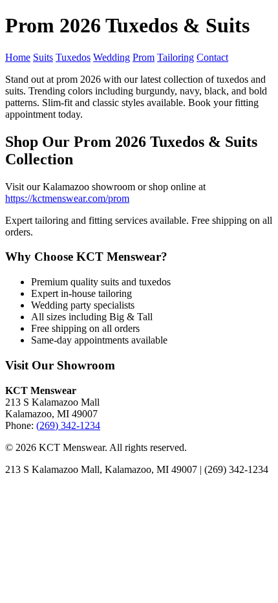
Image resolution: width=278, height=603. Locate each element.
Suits (43, 57)
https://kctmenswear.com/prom (67, 198)
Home (17, 57)
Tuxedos (73, 57)
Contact (212, 57)
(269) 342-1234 (68, 425)
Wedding (111, 57)
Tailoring (175, 57)
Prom (144, 57)
